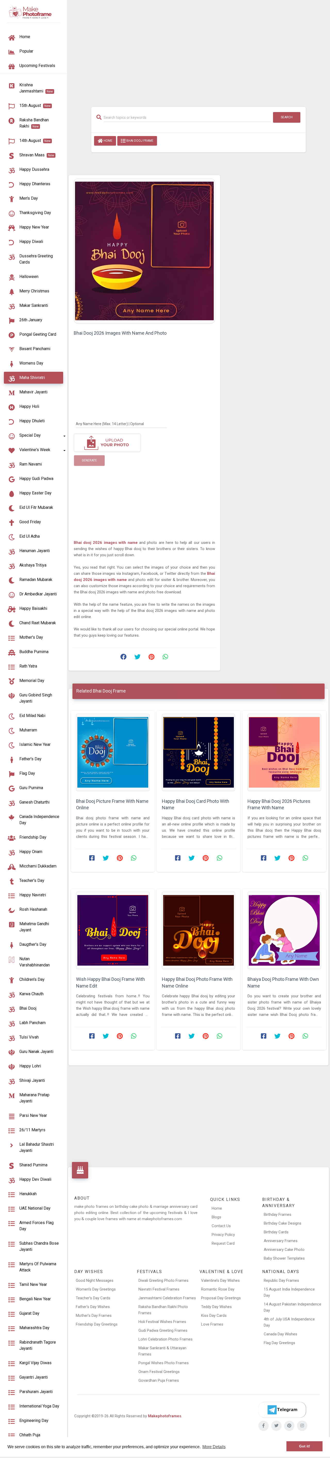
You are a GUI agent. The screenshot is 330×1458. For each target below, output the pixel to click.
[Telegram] (282, 1410)
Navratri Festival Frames (158, 1289)
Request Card (223, 1243)
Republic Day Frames (281, 1280)
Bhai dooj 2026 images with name (106, 542)
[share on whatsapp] (165, 658)
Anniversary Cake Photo (284, 1249)
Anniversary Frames (281, 1240)
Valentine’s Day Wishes (220, 1280)
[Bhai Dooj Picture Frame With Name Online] (113, 752)
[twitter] (276, 1426)
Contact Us (221, 1226)
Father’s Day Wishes (93, 1306)
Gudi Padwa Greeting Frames (162, 1330)
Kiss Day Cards (214, 1315)
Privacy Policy (223, 1234)
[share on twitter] (137, 658)
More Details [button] (214, 1447)
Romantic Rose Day (217, 1289)
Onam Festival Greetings (159, 1371)
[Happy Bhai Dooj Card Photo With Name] (199, 752)
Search (287, 117)
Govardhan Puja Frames (158, 1380)
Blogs (216, 1217)
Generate (89, 460)
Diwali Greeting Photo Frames (163, 1280)
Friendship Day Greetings (97, 1324)
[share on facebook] (123, 658)
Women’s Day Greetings (96, 1289)
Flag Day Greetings (279, 1343)
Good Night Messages (94, 1280)
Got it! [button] (304, 1446)
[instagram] (302, 1426)
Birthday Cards (276, 1232)
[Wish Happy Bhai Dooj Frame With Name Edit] (113, 930)
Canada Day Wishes (280, 1334)
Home (107, 140)
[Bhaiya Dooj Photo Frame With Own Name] (284, 930)
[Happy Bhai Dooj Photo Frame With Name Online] (199, 930)
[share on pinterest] (151, 658)
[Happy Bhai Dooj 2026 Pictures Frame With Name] (284, 752)
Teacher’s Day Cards (93, 1298)
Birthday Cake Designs (282, 1223)
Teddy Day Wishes (216, 1306)
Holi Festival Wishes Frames (162, 1321)
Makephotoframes (164, 1416)
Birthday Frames (277, 1214)
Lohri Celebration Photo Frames (165, 1339)
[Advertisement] (198, 51)
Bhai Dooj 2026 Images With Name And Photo (120, 333)
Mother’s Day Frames (94, 1315)
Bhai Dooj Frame (139, 140)
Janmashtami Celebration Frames (167, 1298)
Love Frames (212, 1324)
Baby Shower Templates (284, 1258)
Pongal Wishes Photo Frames (163, 1363)
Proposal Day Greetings (221, 1298)
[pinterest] (289, 1426)
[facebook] (263, 1426)
